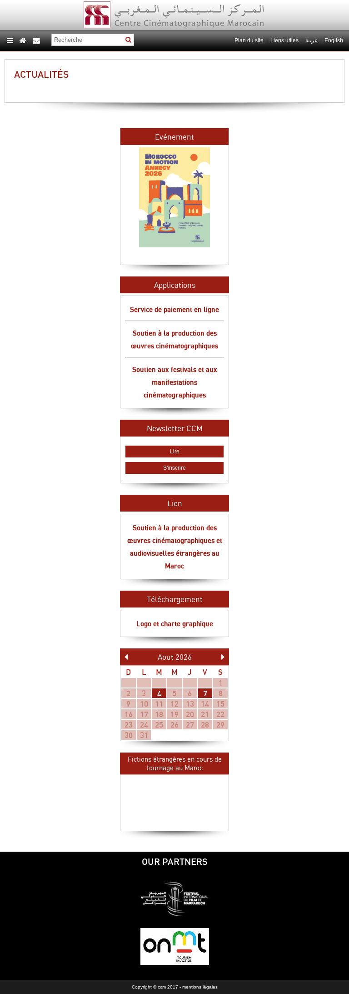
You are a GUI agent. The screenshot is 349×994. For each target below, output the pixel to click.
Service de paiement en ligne (174, 309)
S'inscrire (174, 468)
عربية (312, 40)
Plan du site (249, 40)
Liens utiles (284, 40)
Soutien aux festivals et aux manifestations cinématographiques (174, 382)
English (333, 40)
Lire (174, 451)
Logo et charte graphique (174, 623)
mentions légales (200, 986)
